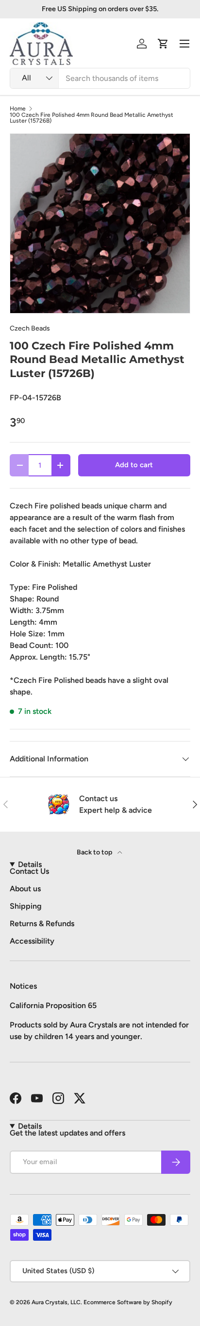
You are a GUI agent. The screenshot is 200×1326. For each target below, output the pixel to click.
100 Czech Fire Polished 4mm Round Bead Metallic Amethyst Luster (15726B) (91, 118)
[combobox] (100, 78)
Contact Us (29, 871)
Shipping (26, 906)
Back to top (95, 852)
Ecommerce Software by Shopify (127, 1302)
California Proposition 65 (53, 1005)
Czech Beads (30, 328)
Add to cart (134, 464)
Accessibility (32, 941)
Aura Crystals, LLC (56, 1302)
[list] (100, 223)
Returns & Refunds (42, 923)
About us (25, 888)
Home (18, 108)
